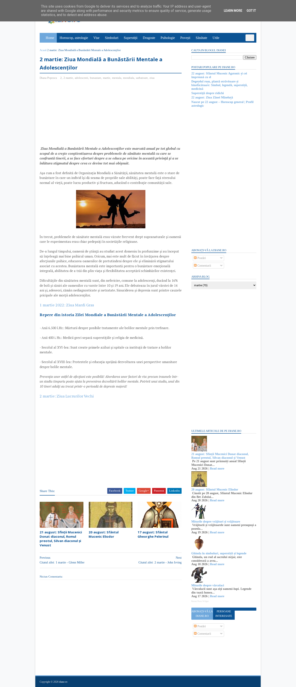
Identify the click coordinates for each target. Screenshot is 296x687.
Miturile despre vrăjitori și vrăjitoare (215, 521)
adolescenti (81, 77)
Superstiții (130, 38)
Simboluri (111, 38)
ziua (152, 77)
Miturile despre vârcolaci (207, 585)
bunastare (95, 77)
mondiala (128, 77)
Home (50, 38)
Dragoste (149, 38)
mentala (116, 77)
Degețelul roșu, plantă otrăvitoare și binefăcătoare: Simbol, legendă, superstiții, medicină (219, 85)
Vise (96, 38)
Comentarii (204, 265)
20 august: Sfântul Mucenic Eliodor (104, 534)
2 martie (68, 77)
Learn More (233, 10)
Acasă (43, 50)
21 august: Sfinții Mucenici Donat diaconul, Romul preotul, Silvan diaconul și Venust (61, 538)
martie (106, 77)
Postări (201, 258)
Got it (251, 10)
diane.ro (63, 681)
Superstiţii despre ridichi (207, 93)
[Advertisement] (76, 114)
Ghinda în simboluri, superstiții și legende (218, 553)
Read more (217, 468)
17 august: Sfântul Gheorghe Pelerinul (153, 534)
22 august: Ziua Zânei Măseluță (212, 97)
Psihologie (168, 38)
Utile (216, 38)
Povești (185, 38)
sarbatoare (142, 77)
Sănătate (201, 38)
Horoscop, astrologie (74, 38)
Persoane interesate (223, 614)
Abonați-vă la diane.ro (202, 614)
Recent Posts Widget (200, 601)
